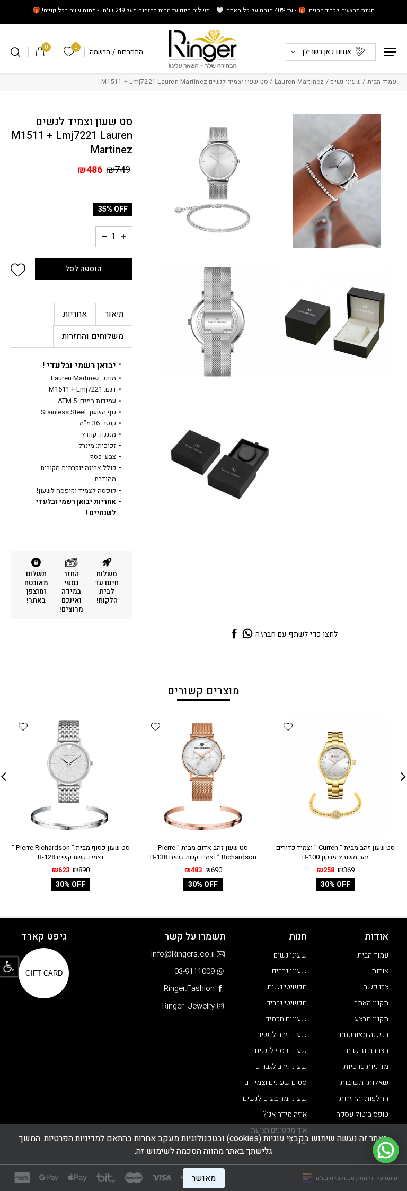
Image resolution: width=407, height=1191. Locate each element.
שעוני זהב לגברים (281, 1066)
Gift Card (44, 973)
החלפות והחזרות (363, 1098)
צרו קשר (376, 987)
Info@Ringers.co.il (183, 954)
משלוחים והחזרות (92, 336)
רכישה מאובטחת (363, 1034)
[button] (18, 270)
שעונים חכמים (286, 1018)
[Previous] (403, 776)
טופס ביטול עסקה (362, 1114)
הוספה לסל (83, 268)
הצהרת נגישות (367, 1050)
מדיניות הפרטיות (72, 1138)
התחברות (130, 51)
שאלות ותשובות (364, 1082)
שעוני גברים (289, 971)
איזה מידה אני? (285, 1114)
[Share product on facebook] (234, 634)
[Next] (3, 776)
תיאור (114, 314)
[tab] (114, 314)
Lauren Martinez (299, 81)
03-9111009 (194, 971)
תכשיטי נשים (287, 987)
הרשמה (100, 51)
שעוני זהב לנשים (282, 1034)
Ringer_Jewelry (188, 1006)
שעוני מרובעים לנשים (275, 1098)
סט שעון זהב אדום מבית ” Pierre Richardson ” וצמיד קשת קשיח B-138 (203, 852)
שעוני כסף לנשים (281, 1050)
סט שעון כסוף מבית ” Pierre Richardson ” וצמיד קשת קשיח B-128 (71, 852)
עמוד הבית (381, 81)
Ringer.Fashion (189, 988)
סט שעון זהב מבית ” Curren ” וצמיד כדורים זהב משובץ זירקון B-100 (335, 852)
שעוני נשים (345, 81)
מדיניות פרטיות (365, 1066)
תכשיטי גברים (286, 1003)
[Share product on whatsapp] (247, 634)
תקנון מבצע (371, 1018)
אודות (379, 971)
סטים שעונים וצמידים (275, 1082)
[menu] (390, 52)
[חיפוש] (15, 52)
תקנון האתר (371, 1003)
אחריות (75, 314)
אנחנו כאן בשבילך (326, 52)
